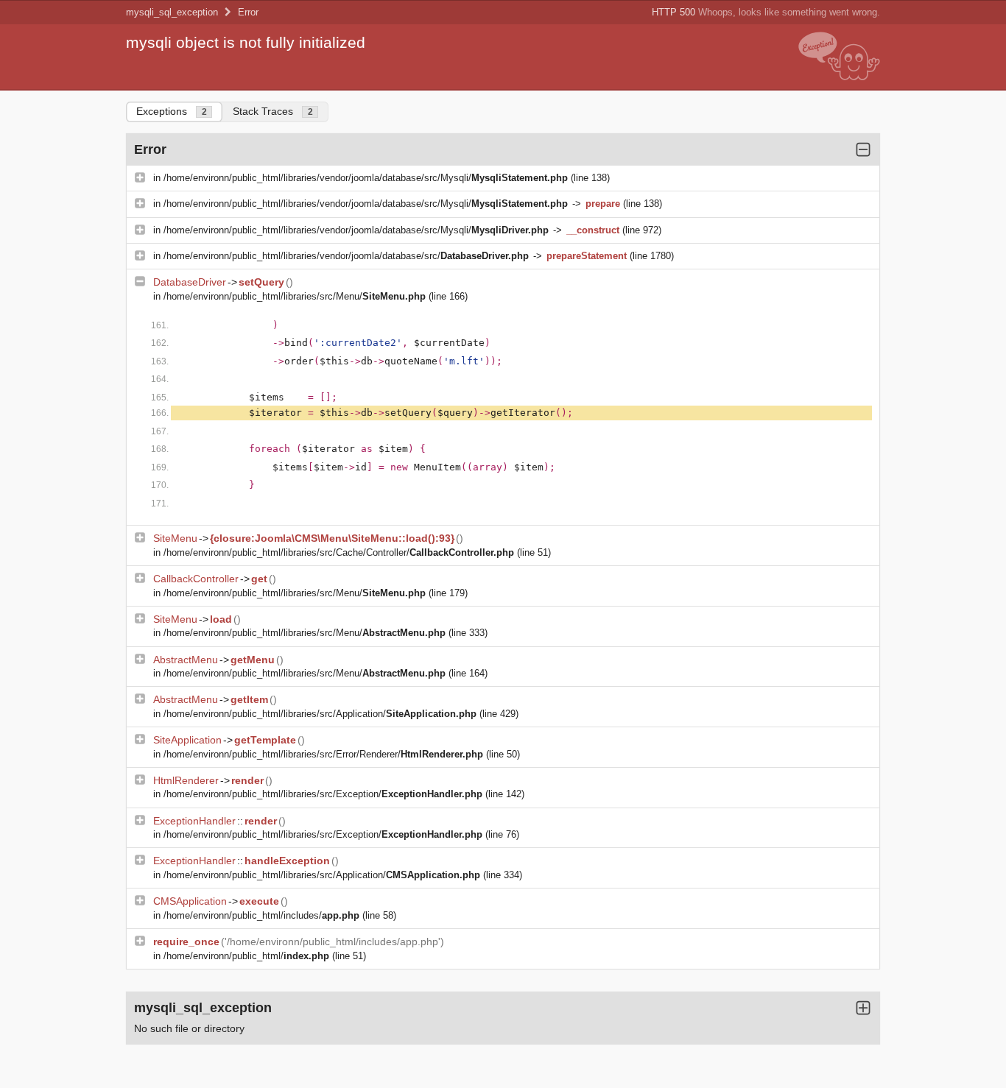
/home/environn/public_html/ (246, 955)
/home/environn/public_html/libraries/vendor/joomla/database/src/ (346, 255)
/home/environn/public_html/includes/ (261, 915)
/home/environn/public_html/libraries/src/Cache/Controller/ (338, 552)
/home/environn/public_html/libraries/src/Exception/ (322, 793)
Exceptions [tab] (171, 111)
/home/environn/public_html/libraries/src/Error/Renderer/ (323, 754)
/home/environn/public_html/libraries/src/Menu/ (294, 296)
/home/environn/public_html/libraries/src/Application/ (319, 713)
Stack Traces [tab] (273, 111)
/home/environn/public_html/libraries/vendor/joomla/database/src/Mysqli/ (365, 177)
